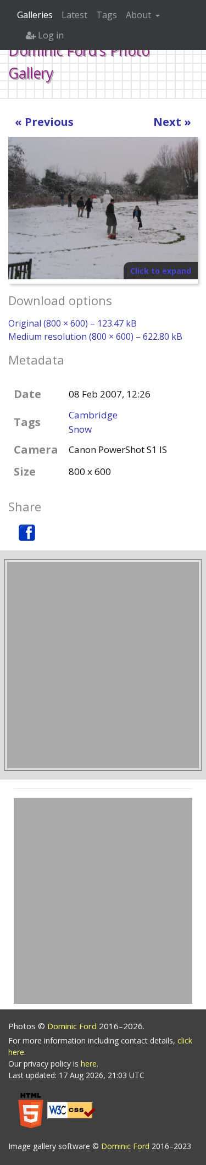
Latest (74, 15)
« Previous (44, 121)
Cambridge (93, 414)
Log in (50, 35)
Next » (172, 121)
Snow (80, 429)
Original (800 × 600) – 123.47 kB (72, 323)
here (89, 1063)
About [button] (139, 15)
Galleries (35, 15)
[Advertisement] (103, 665)
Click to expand (160, 271)
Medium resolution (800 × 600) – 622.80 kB (95, 336)
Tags (106, 15)
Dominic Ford (73, 1025)
